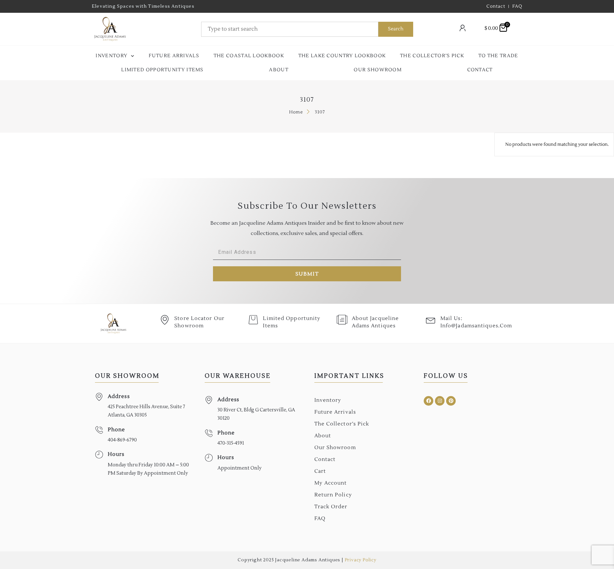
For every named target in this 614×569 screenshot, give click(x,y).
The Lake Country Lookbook (342, 56)
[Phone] (99, 430)
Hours (116, 454)
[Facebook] (428, 401)
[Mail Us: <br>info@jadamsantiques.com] (431, 319)
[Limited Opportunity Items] (253, 319)
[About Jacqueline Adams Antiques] (342, 319)
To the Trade (498, 56)
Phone (116, 429)
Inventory (112, 56)
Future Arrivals (174, 56)
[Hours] (99, 455)
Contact (480, 70)
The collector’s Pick (432, 56)
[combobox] (289, 29)
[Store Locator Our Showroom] (164, 319)
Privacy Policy (360, 560)
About (278, 70)
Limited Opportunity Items (162, 70)
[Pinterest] (451, 401)
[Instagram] (440, 401)
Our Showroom (378, 70)
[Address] (99, 397)
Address (119, 396)
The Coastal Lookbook (249, 56)
